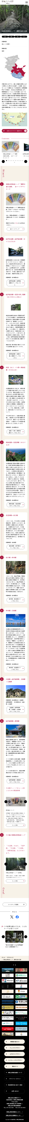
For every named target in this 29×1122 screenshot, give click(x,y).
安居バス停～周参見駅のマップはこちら (15, 432)
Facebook (17, 917)
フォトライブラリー (15, 1048)
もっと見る (15, 825)
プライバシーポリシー (15, 1079)
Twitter (12, 917)
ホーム (3, 957)
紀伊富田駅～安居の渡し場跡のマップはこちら (15, 356)
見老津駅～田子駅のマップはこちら (15, 547)
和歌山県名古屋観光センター (13, 1115)
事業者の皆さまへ (15, 1042)
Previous (3, 161)
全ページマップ (14, 229)
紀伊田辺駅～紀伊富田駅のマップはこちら (15, 283)
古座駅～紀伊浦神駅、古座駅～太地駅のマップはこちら (15, 709)
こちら (16, 223)
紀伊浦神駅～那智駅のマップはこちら (15, 781)
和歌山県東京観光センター (13, 1112)
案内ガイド (15, 1066)
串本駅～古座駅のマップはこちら (15, 668)
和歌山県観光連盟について (15, 1072)
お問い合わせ (15, 1091)
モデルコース (10, 957)
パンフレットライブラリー (15, 1060)
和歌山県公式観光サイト (7, 2)
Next (25, 161)
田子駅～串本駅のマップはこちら (15, 600)
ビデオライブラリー (15, 1054)
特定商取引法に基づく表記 (15, 1085)
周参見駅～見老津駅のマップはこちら (15, 505)
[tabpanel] (10, 150)
